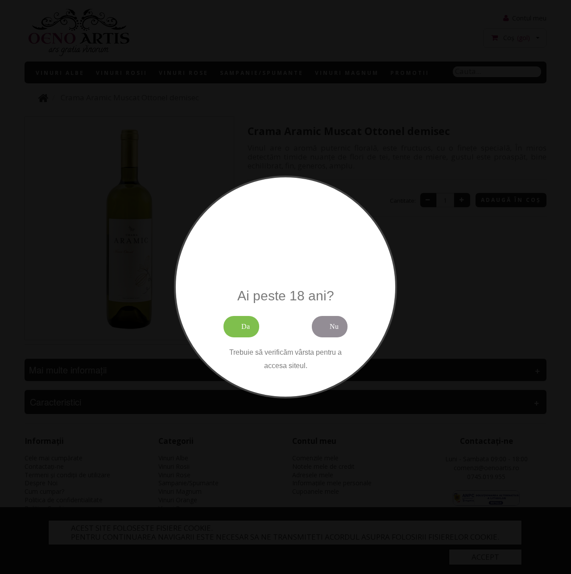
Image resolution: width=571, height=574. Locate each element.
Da (245, 326)
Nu (334, 326)
